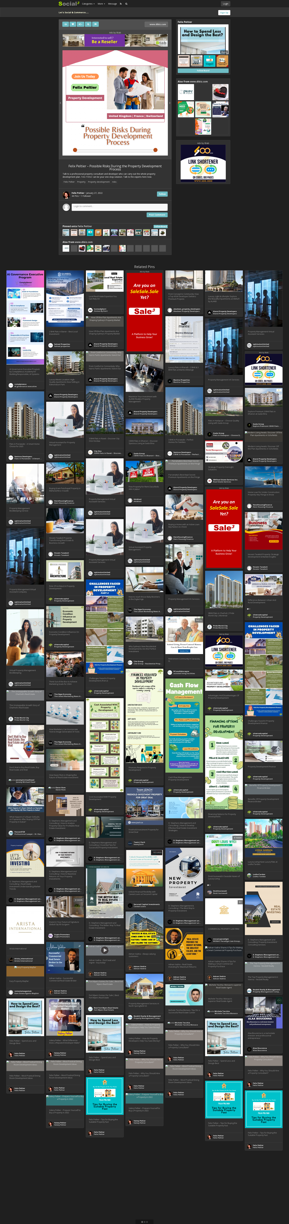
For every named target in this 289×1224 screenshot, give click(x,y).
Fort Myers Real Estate (104, 1010)
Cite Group (138, 661)
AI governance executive (25, 386)
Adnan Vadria (140, 966)
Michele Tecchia (222, 1011)
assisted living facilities (184, 673)
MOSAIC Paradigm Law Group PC (227, 941)
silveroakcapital (61, 598)
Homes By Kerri (101, 311)
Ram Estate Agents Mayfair (26, 993)
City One (97, 451)
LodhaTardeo (259, 874)
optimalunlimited (261, 344)
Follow (162, 194)
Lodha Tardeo (259, 876)
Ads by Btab (115, 32)
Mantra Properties (181, 380)
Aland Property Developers (225, 311)
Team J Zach (139, 842)
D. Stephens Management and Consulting (73, 838)
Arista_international (23, 958)
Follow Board (160, 226)
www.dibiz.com (157, 24)
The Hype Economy (142, 609)
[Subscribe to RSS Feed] (120, 4)
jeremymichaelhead (25, 780)
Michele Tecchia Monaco (226, 1013)
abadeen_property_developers (186, 309)
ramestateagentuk (22, 991)
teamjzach (139, 844)
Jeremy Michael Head (25, 782)
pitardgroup (218, 1181)
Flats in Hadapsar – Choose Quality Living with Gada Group (240, 435)
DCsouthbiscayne (181, 671)
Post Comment (157, 214)
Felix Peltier (86, 176)
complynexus (20, 384)
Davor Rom (61, 787)
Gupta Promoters (62, 934)
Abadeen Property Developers (186, 311)
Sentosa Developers (182, 452)
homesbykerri (100, 309)
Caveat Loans (140, 906)
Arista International (23, 961)
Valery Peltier (60, 1053)
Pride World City (220, 626)
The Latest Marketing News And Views (151, 611)
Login (225, 3)
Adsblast (137, 499)
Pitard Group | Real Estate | (225, 1183)
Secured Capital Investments (147, 904)
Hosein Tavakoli (61, 553)
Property (81, 181)
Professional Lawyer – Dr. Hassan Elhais (32, 834)
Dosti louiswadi (220, 893)
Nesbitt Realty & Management (266, 989)
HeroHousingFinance (63, 501)
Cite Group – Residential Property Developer (153, 663)
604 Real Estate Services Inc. (225, 479)
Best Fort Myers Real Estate (106, 1008)
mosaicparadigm (221, 939)
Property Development (64, 601)
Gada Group (258, 424)
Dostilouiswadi (220, 891)
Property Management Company (267, 992)
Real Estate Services (222, 482)
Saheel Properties (62, 344)
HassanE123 (19, 832)
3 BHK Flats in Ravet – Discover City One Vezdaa (115, 453)
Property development (99, 181)
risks (114, 181)
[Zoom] (88, 24)
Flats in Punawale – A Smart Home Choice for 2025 (37, 458)
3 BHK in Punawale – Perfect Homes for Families (195, 454)
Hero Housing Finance (64, 503)
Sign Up (224, 12)
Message (112, 3)
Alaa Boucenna (260, 1048)
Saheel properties (62, 346)
